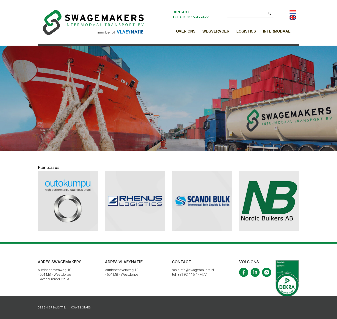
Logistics (246, 31)
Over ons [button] (186, 31)
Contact (180, 12)
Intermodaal (276, 31)
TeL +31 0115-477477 (190, 17)
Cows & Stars (81, 307)
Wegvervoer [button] (215, 31)
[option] (168, 98)
